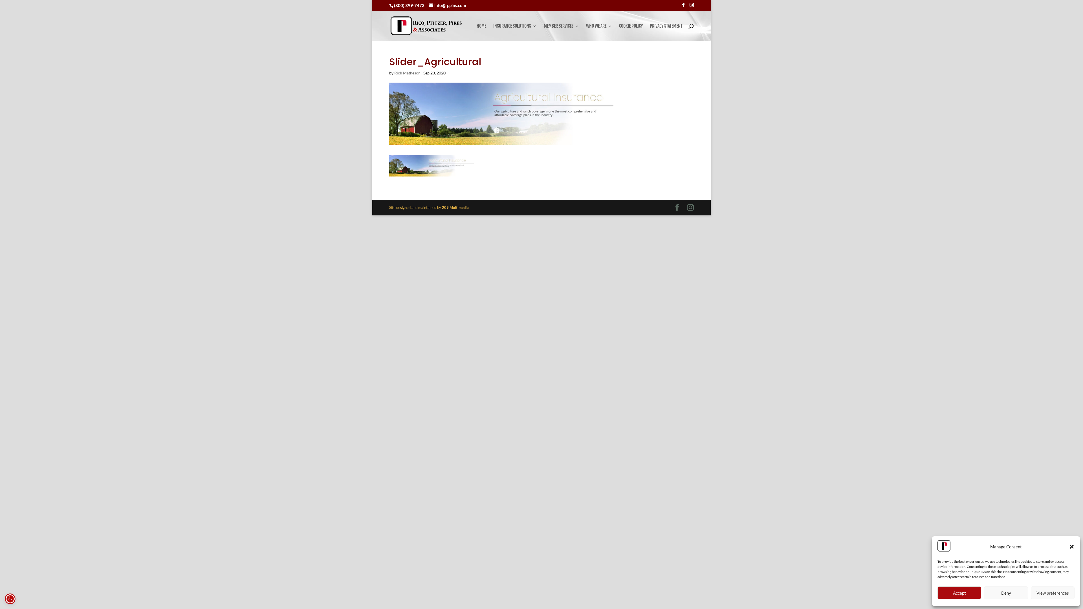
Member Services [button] (558, 26)
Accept (959, 592)
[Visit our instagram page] (692, 5)
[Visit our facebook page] (683, 5)
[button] (1072, 547)
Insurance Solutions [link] (512, 26)
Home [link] (481, 26)
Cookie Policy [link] (631, 26)
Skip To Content (21, 6)
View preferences (1052, 592)
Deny (1006, 592)
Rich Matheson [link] (407, 72)
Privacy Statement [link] (666, 26)
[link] (426, 25)
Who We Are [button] (596, 26)
